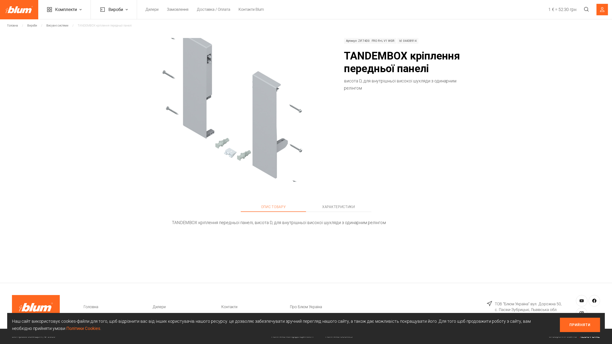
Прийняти (579, 325)
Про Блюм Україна (306, 307)
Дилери (151, 9)
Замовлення (177, 9)
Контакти (229, 307)
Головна (12, 25)
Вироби (116, 9)
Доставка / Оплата (213, 9)
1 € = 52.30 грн (562, 9)
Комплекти (66, 9)
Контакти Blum (251, 9)
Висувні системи (57, 25)
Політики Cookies (83, 328)
